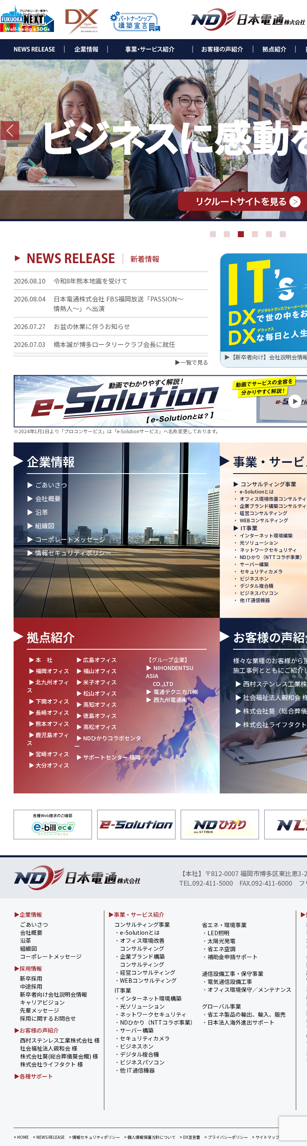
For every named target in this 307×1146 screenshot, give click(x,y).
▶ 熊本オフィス (49, 724)
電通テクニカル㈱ (176, 692)
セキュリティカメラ (261, 571)
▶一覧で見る (191, 362)
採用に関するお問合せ (48, 1018)
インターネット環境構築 (266, 535)
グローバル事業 (221, 1006)
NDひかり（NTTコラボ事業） (272, 556)
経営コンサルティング (263, 513)
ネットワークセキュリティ (268, 549)
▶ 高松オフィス (96, 727)
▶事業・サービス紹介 (136, 914)
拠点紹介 (51, 637)
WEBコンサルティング (264, 520)
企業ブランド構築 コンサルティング (139, 960)
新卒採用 (31, 978)
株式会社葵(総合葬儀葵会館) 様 (59, 1056)
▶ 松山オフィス (96, 693)
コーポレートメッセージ (70, 539)
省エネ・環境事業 (224, 925)
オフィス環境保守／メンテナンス (249, 989)
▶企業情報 (28, 914)
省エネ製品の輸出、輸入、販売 (246, 1014)
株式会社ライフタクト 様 (51, 1064)
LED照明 (218, 933)
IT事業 (249, 528)
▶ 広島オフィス (96, 660)
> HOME (21, 1137)
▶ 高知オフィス (96, 704)
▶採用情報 (28, 968)
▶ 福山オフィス (96, 671)
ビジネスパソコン (259, 592)
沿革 (41, 512)
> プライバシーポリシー (226, 1137)
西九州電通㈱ (170, 700)
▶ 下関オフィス (49, 701)
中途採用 (31, 986)
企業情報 (51, 461)
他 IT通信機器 (255, 600)
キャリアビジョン (42, 1002)
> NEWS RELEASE (49, 1137)
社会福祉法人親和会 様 (48, 1048)
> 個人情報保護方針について (149, 1137)
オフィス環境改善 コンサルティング (139, 944)
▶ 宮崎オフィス (49, 754)
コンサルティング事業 (268, 484)
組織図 (44, 525)
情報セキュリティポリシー (73, 552)
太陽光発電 (221, 941)
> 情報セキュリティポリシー (94, 1137)
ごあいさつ (51, 485)
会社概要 (48, 498)
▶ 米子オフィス (96, 682)
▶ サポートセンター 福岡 (108, 757)
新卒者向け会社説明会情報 (53, 994)
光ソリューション (259, 542)
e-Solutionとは (257, 491)
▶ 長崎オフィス (49, 712)
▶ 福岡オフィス (49, 671)
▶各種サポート (33, 1076)
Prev (9, 130)
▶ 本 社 (40, 660)
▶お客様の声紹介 (36, 1030)
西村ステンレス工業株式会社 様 (60, 1040)
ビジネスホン (254, 578)
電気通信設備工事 (229, 981)
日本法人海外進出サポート (241, 1022)
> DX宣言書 (189, 1137)
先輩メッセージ (39, 1010)
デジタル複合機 (256, 585)
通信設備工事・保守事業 (232, 973)
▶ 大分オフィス (49, 765)
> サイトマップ (265, 1137)
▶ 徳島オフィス (96, 716)
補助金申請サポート (232, 957)
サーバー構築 (254, 564)
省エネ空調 (221, 949)
